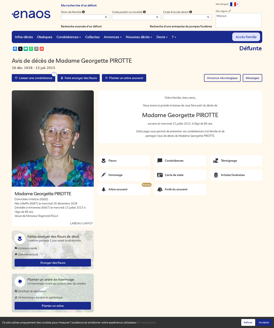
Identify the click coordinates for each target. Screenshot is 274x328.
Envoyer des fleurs (52, 263)
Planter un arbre (53, 306)
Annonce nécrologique (222, 78)
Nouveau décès (138, 37)
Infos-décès (24, 37)
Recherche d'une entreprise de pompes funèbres (181, 26)
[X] (20, 49)
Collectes (92, 37)
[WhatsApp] (31, 49)
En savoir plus (147, 322)
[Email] (26, 49)
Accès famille (246, 37)
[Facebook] (15, 49)
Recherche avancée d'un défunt (81, 26)
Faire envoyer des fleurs (80, 78)
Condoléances (67, 37)
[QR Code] (36, 49)
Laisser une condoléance (36, 77)
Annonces (111, 37)
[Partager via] (42, 49)
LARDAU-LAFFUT (81, 223)
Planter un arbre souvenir (125, 78)
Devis (160, 37)
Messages (252, 78)
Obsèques (44, 37)
